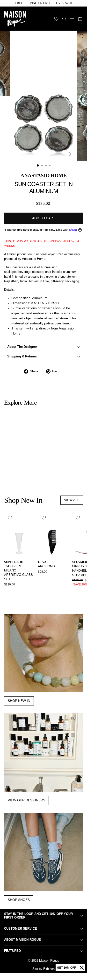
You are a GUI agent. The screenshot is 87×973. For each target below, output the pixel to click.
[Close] (82, 968)
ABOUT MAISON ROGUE (22, 939)
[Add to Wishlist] (81, 36)
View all (71, 500)
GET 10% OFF (66, 967)
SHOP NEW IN (19, 701)
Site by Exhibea (43, 969)
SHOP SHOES (19, 900)
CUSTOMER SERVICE (20, 928)
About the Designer (22, 347)
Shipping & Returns (22, 356)
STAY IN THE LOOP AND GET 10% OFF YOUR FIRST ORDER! (38, 915)
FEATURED (12, 951)
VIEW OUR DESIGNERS (26, 800)
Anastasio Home (44, 175)
